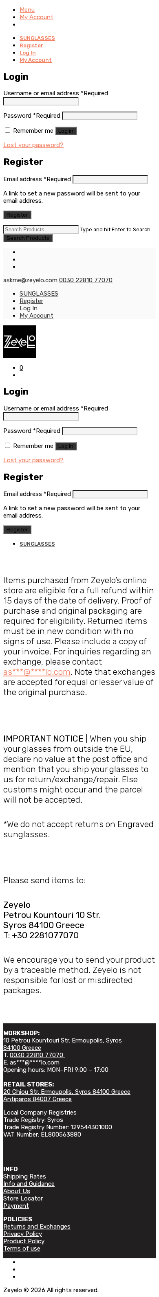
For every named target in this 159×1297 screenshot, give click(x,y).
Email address (37, 179)
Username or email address (55, 93)
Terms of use (21, 1248)
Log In (28, 53)
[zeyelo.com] (79, 341)
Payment (16, 1205)
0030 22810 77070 (86, 280)
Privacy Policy (22, 1234)
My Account (36, 17)
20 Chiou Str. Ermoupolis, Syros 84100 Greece (66, 1091)
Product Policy (23, 1241)
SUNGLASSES (37, 38)
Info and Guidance (29, 1183)
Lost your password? (33, 145)
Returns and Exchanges (37, 1226)
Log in (65, 131)
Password (31, 115)
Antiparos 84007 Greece (37, 1099)
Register (31, 45)
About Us (16, 1191)
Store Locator (23, 1198)
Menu (27, 9)
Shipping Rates (24, 1176)
